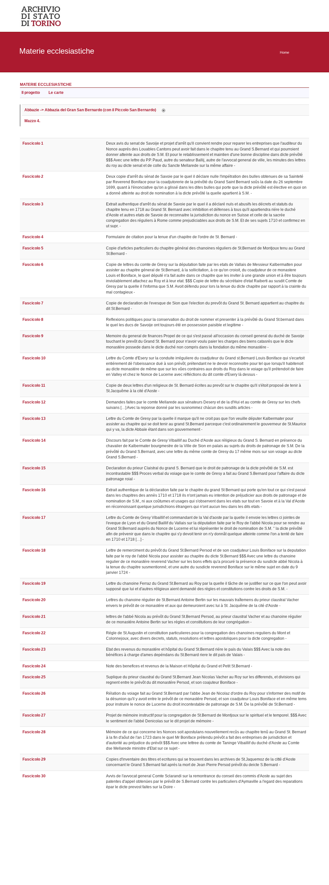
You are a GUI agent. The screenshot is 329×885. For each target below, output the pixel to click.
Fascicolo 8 (32, 319)
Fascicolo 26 (34, 693)
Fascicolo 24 (34, 666)
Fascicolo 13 (34, 418)
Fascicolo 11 (33, 385)
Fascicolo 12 (34, 402)
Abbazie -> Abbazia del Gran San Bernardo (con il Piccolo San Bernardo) (90, 110)
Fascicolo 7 (32, 303)
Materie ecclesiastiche (46, 84)
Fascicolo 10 (34, 358)
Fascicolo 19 (34, 583)
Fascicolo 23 (34, 649)
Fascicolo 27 (34, 715)
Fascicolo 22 (34, 633)
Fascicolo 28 (34, 732)
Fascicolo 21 (34, 616)
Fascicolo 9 (32, 336)
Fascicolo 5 (32, 248)
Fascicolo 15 (34, 468)
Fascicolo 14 (34, 440)
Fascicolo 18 (34, 550)
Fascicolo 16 (34, 490)
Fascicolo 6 (32, 264)
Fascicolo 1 (32, 143)
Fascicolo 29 (34, 759)
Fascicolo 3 (32, 204)
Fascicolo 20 (34, 600)
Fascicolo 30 (34, 776)
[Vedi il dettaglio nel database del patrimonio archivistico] (163, 110)
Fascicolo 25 (34, 677)
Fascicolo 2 (32, 176)
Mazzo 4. (32, 121)
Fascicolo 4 (32, 237)
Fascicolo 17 (34, 517)
